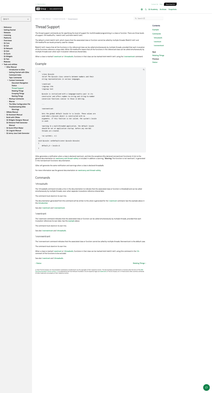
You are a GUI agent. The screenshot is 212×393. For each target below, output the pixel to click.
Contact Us (154, 4)
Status (38, 263)
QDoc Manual (46, 19)
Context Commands (59, 19)
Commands (156, 33)
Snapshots (172, 9)
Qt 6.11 (37, 19)
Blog (161, 4)
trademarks (103, 271)
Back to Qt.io (41, 4)
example (71, 221)
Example (155, 29)
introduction (43, 203)
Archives (163, 9)
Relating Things (139, 263)
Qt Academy (153, 9)
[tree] (16, 80)
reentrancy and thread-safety (67, 158)
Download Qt (170, 4)
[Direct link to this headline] (47, 64)
